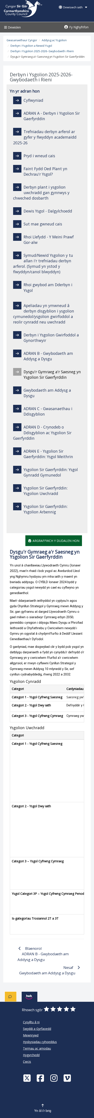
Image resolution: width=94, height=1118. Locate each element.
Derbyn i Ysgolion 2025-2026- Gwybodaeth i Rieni (42, 51)
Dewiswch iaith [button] (73, 7)
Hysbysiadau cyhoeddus (40, 1042)
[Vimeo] (67, 1078)
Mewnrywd (30, 1035)
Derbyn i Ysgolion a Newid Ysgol (31, 46)
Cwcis (27, 1061)
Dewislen (14, 27)
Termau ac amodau (37, 1048)
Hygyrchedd (31, 1055)
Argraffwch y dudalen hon (55, 541)
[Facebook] (41, 1078)
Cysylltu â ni (31, 1022)
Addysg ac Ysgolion (54, 40)
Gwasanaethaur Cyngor (22, 40)
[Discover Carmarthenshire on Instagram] (54, 1078)
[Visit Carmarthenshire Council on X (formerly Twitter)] (27, 1078)
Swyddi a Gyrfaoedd (37, 1029)
